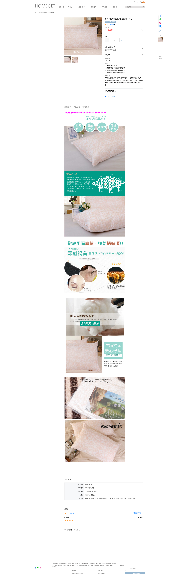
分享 (108, 96)
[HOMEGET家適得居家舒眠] (45, 5)
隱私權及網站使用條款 (77, 573)
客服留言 (100, 570)
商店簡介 (74, 570)
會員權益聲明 (101, 573)
